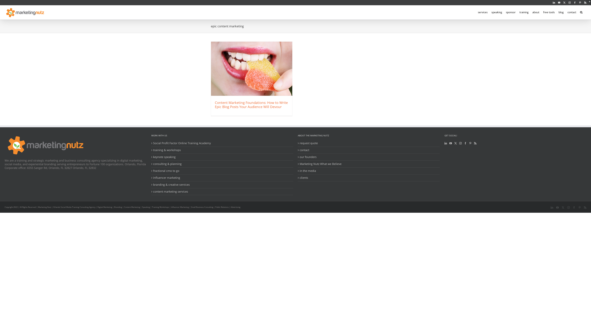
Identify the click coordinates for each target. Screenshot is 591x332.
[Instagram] (460, 143)
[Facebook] (465, 143)
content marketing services (170, 191)
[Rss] (475, 143)
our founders (308, 157)
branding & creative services (171, 184)
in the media (308, 171)
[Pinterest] (470, 143)
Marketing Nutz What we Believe (321, 164)
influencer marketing (166, 178)
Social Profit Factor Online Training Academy (182, 143)
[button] (581, 12)
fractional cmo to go (166, 171)
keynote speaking (164, 157)
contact (304, 150)
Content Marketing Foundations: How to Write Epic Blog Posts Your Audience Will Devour (251, 104)
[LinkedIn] (445, 143)
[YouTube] (450, 143)
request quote (309, 143)
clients (304, 178)
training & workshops (167, 150)
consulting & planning (167, 164)
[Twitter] (455, 143)
